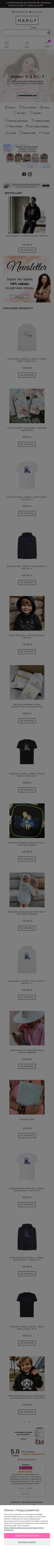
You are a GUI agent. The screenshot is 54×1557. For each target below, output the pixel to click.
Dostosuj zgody (27, 1542)
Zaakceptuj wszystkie (27, 1536)
